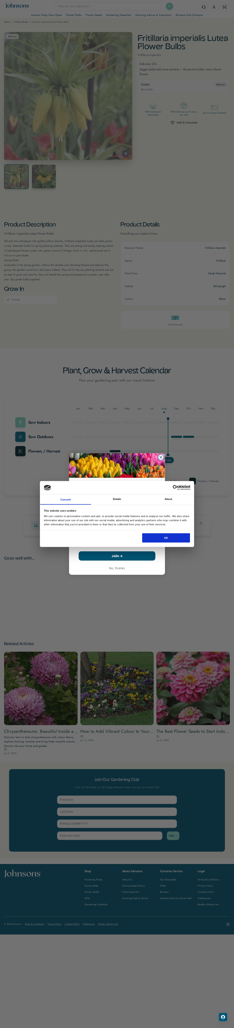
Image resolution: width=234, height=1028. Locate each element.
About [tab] (168, 498)
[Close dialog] (161, 457)
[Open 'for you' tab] (223, 1017)
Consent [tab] (65, 499)
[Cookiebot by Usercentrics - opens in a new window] (175, 487)
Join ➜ (117, 556)
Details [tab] (117, 498)
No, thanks (117, 568)
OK (166, 537)
